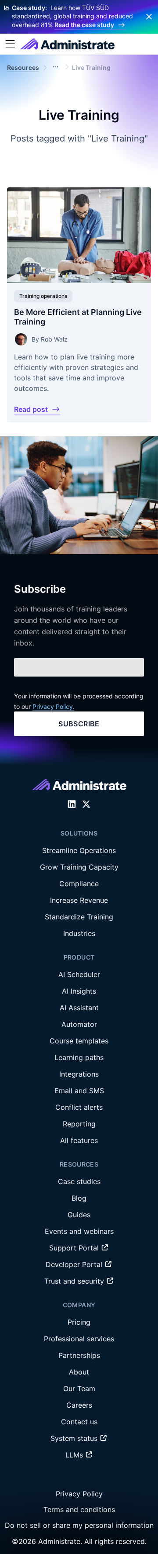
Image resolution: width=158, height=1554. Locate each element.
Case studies (79, 1181)
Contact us (79, 1421)
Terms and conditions (79, 1509)
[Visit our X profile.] (86, 804)
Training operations (43, 296)
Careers (79, 1405)
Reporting (79, 1123)
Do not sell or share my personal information (79, 1525)
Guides (79, 1214)
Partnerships (79, 1355)
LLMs (75, 1454)
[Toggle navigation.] (10, 44)
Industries (79, 933)
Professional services (79, 1338)
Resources (23, 67)
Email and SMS (79, 1090)
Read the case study (84, 24)
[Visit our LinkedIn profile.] (71, 804)
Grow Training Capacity (79, 867)
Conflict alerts (79, 1107)
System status (75, 1438)
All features (79, 1140)
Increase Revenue (79, 900)
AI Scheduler (79, 974)
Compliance (79, 883)
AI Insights (79, 991)
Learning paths (79, 1057)
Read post (31, 409)
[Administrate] (67, 44)
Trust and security (75, 1281)
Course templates (79, 1040)
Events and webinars (79, 1231)
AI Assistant (79, 1007)
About (79, 1372)
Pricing (79, 1322)
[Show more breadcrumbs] (55, 67)
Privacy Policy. (53, 706)
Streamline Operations (79, 850)
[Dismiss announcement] (149, 16)
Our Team (79, 1388)
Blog (79, 1198)
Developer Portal (75, 1264)
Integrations (79, 1074)
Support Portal (75, 1247)
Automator (79, 1024)
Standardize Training (79, 916)
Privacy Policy (79, 1493)
